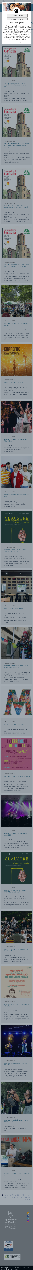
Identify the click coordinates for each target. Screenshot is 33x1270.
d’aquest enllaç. (21, 39)
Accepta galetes (17, 19)
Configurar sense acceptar (24, 42)
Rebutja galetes (17, 15)
